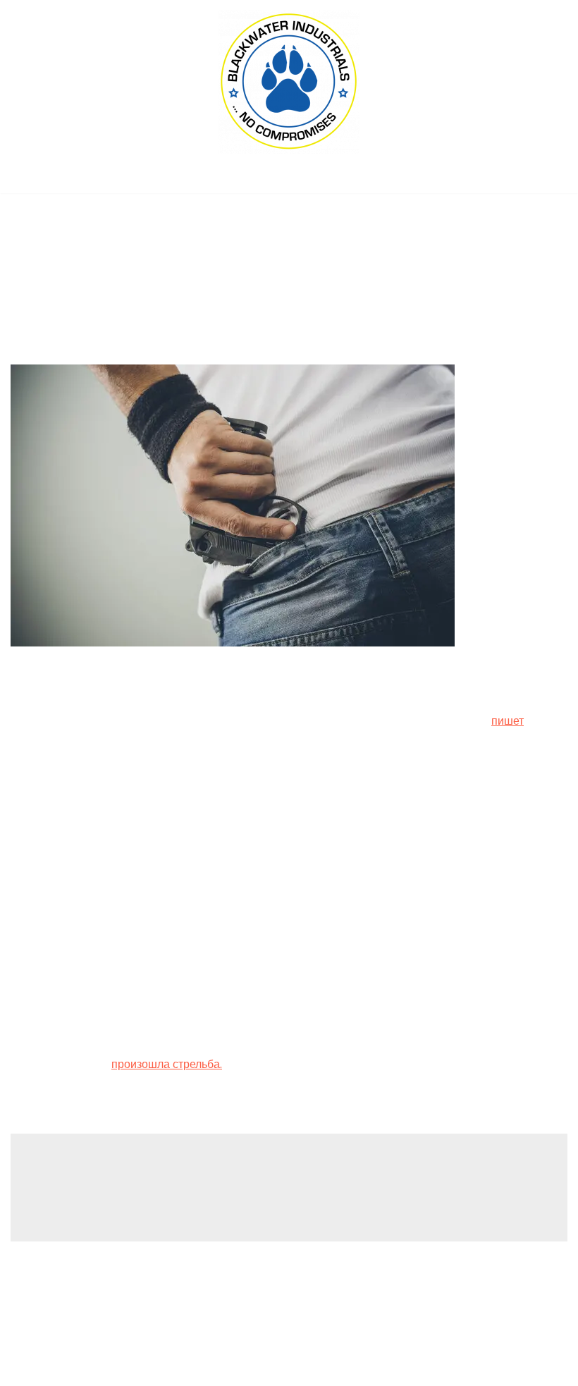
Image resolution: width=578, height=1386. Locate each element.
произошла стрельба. (166, 1064)
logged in (128, 1190)
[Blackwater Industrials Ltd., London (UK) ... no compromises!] (289, 82)
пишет (507, 721)
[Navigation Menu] (289, 178)
